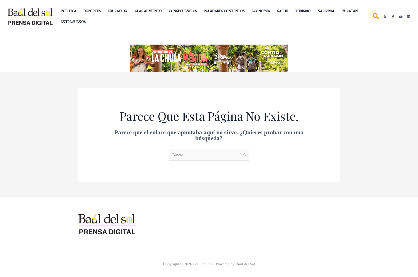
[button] (376, 17)
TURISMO (303, 11)
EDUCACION (118, 11)
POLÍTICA (68, 11)
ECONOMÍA (261, 11)
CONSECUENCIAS (183, 11)
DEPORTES (92, 11)
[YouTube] (401, 16)
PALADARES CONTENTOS (224, 11)
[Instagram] (408, 16)
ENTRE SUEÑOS (73, 22)
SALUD (282, 11)
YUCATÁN (350, 11)
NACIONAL (326, 11)
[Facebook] (393, 16)
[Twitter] (385, 16)
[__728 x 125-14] (209, 58)
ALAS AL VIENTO (148, 11)
